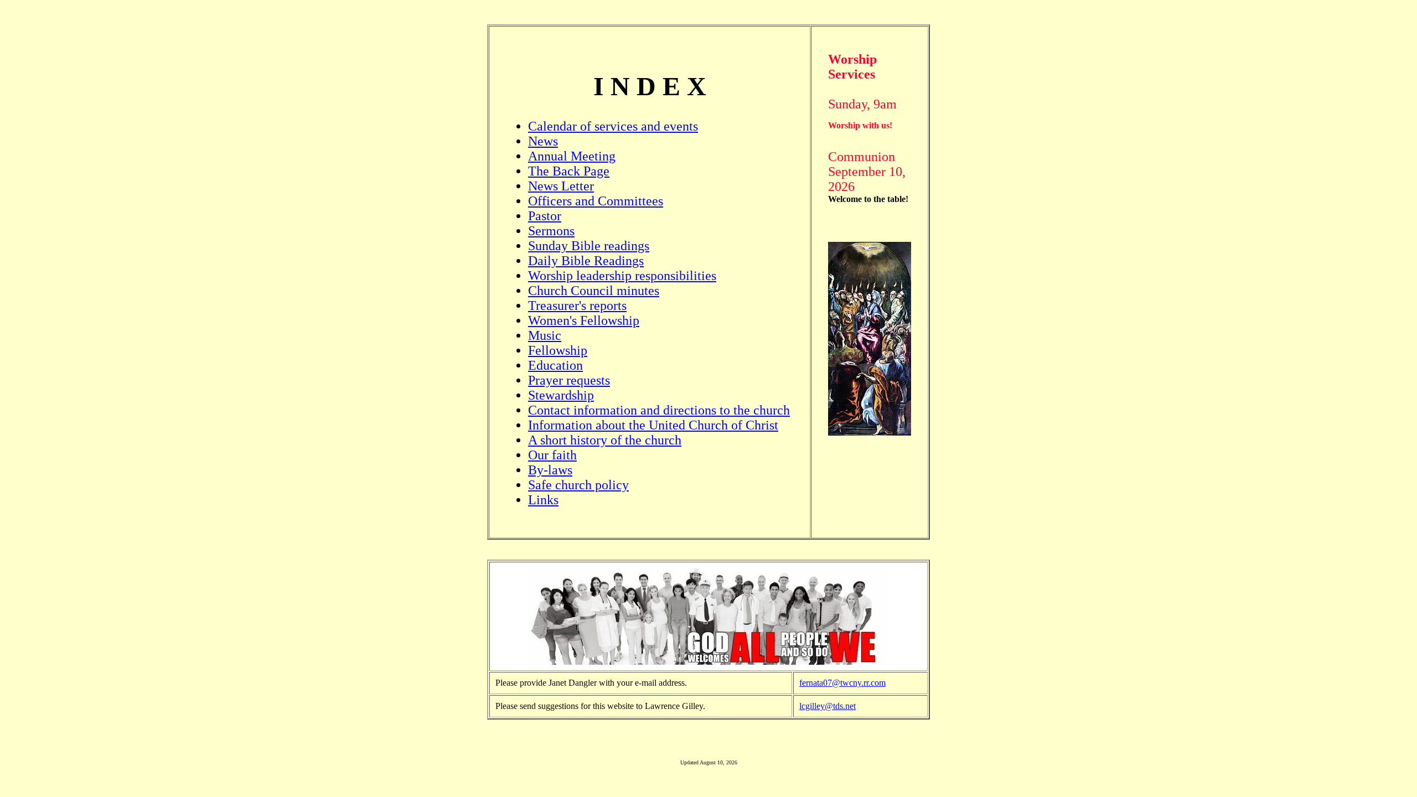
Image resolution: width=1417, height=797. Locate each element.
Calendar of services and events (613, 126)
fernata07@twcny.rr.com (842, 682)
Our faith (552, 455)
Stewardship (561, 395)
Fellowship (557, 350)
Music (544, 335)
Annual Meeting (572, 156)
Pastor (544, 216)
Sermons (551, 231)
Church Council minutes (593, 290)
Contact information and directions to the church (659, 410)
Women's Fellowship (583, 320)
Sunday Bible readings (588, 246)
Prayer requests (569, 380)
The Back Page (568, 171)
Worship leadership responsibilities (622, 275)
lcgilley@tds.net (827, 706)
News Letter (561, 186)
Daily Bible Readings (586, 260)
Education (555, 365)
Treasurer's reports (577, 305)
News (543, 141)
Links (543, 500)
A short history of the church (604, 440)
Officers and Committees (595, 201)
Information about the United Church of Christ (653, 425)
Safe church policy (578, 485)
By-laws (550, 470)
